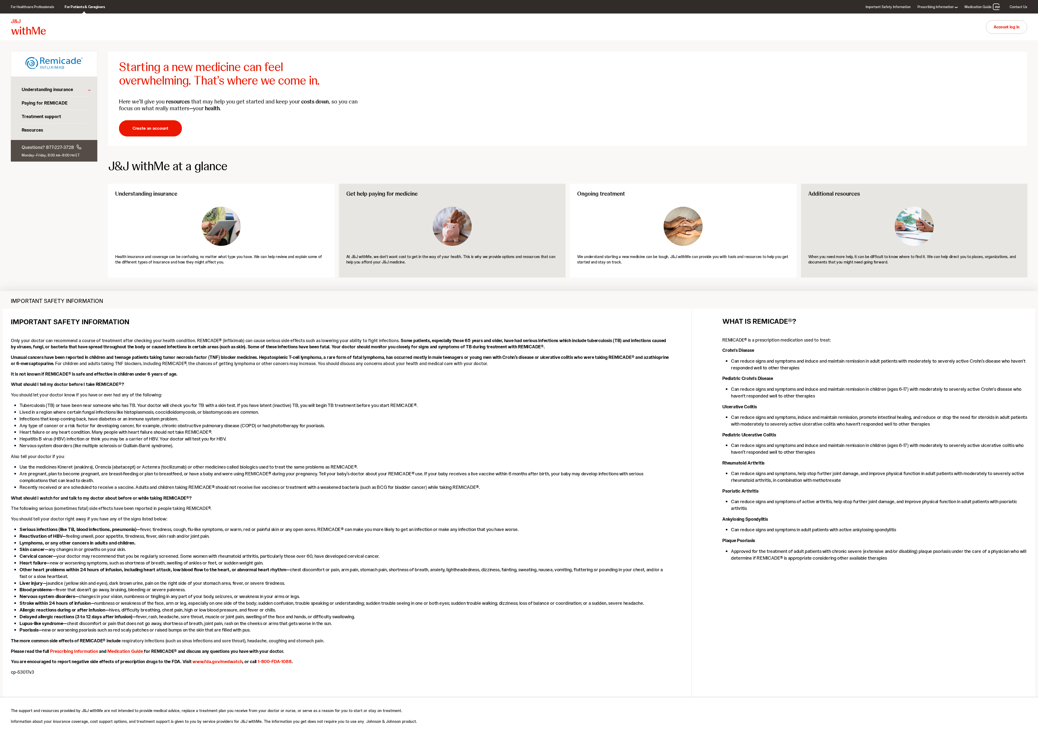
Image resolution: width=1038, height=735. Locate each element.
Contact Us (1018, 7)
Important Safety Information (888, 7)
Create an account (150, 128)
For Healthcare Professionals (32, 7)
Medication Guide (978, 7)
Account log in (1006, 27)
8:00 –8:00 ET (64, 155)
